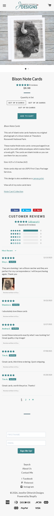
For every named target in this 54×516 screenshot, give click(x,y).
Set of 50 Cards (27, 108)
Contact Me (27, 472)
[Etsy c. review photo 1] (8, 284)
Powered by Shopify (27, 496)
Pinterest (28, 482)
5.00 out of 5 (33, 221)
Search (27, 464)
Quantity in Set (27, 97)
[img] (8, 258)
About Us (27, 468)
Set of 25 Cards (37, 103)
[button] (22, 85)
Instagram (28, 486)
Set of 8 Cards (16, 103)
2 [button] (25, 399)
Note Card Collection (13, 191)
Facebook (28, 478)
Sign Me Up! (26, 451)
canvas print (38, 178)
